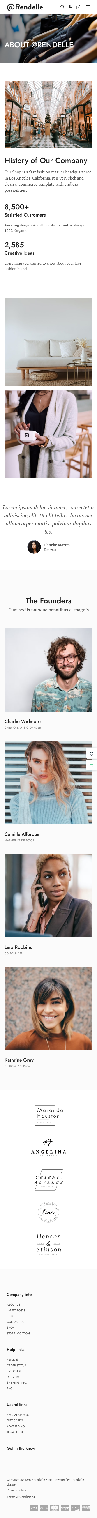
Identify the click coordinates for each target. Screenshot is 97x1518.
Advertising (16, 1426)
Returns (12, 1359)
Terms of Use (16, 1432)
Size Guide (14, 1371)
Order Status (16, 1365)
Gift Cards (15, 1420)
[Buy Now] (91, 765)
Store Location (18, 1333)
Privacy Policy (16, 1490)
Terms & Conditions (21, 1497)
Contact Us (15, 1322)
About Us (13, 1304)
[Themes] (91, 753)
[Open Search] (62, 7)
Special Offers (18, 1415)
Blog (10, 1316)
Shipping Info (17, 1382)
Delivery (13, 1377)
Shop (10, 1327)
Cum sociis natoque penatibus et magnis (48, 610)
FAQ (9, 1388)
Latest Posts (16, 1310)
